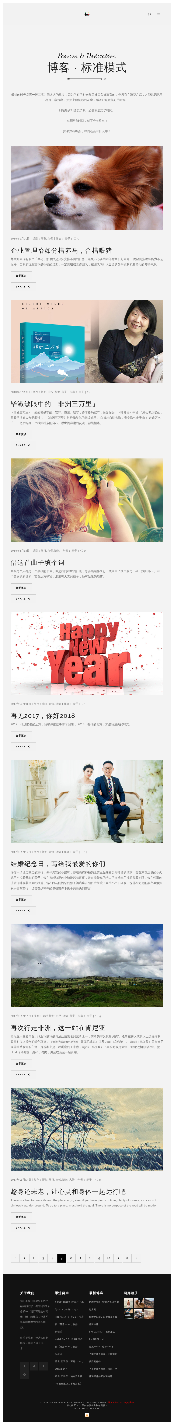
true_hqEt (63, 1302)
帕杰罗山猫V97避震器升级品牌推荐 (103, 1321)
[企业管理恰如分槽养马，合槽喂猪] (87, 188)
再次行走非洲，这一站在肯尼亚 (58, 1027)
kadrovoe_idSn (66, 1339)
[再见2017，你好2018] (87, 653)
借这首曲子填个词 (38, 562)
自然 (58, 1015)
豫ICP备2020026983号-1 (121, 1402)
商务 (43, 238)
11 (117, 1258)
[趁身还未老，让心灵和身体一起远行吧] (87, 1129)
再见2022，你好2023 (101, 1346)
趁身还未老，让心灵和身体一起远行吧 (68, 1191)
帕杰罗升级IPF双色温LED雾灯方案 (104, 1306)
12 (127, 1258)
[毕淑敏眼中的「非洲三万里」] (87, 341)
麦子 (67, 238)
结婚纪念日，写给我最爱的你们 (58, 863)
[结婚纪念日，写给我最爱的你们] (87, 801)
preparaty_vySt (66, 1317)
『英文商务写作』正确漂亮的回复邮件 (103, 1358)
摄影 (43, 392)
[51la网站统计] (87, 1416)
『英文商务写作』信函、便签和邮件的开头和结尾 (103, 1372)
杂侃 (50, 238)
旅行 (50, 392)
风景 (64, 392)
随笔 (57, 550)
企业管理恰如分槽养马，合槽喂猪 (61, 250)
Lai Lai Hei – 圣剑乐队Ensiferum (102, 1335)
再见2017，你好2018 (43, 715)
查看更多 (21, 275)
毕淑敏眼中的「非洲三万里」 (55, 404)
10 (108, 1258)
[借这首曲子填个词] (87, 500)
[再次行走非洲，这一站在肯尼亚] (87, 965)
